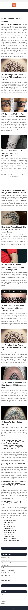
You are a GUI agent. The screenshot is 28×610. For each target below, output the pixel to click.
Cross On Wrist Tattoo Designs (7, 570)
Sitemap (3, 603)
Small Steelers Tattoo (5, 560)
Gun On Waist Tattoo (8, 522)
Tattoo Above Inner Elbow (9, 526)
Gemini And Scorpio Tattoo (7, 577)
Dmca (3, 594)
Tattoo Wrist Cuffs (5, 565)
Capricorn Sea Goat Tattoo (10, 538)
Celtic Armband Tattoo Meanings (9, 24)
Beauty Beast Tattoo (5, 580)
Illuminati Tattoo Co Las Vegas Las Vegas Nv (10, 572)
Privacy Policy (5, 599)
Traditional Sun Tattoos (9, 536)
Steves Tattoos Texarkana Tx (10, 520)
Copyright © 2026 (14, 608)
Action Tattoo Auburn (8, 528)
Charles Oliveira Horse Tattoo (10, 530)
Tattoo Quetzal (7, 524)
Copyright (4, 601)
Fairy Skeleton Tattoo (8, 534)
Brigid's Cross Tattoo (5, 575)
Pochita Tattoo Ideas (5, 557)
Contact (3, 597)
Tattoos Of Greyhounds (6, 562)
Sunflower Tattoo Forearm (6, 567)
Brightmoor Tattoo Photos (9, 532)
